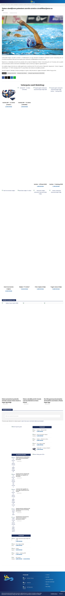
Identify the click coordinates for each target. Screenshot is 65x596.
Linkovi (47, 584)
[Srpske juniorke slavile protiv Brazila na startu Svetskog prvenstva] (13, 511)
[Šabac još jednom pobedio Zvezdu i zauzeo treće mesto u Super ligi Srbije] (11, 350)
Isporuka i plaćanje (50, 581)
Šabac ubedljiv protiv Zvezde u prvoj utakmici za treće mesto (32, 400)
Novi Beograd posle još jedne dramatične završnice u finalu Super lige (53, 400)
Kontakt (47, 577)
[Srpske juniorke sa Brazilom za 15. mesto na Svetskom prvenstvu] (13, 464)
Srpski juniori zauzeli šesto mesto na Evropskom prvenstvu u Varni (22, 518)
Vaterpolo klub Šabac (22, 73)
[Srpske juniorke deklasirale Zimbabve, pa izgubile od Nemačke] (13, 480)
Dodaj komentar (13, 13)
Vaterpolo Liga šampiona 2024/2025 (36, 73)
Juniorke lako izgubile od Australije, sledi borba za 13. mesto (22, 490)
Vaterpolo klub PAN (11, 73)
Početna (3, 4)
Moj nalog (48, 586)
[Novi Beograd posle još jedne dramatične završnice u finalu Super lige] (53, 350)
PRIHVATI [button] (61, 593)
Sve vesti (8, 4)
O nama (47, 574)
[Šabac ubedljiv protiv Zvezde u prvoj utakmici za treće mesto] (32, 350)
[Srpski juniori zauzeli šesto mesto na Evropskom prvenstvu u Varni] (13, 524)
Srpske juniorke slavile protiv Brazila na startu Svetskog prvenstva (23, 510)
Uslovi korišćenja (49, 579)
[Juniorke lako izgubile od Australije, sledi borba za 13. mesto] (13, 498)
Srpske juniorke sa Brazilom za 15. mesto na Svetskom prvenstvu (22, 458)
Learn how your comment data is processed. (32, 421)
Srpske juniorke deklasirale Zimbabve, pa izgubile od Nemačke (22, 475)
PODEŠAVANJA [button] (54, 593)
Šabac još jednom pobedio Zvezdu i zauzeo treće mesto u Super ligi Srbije (11, 400)
